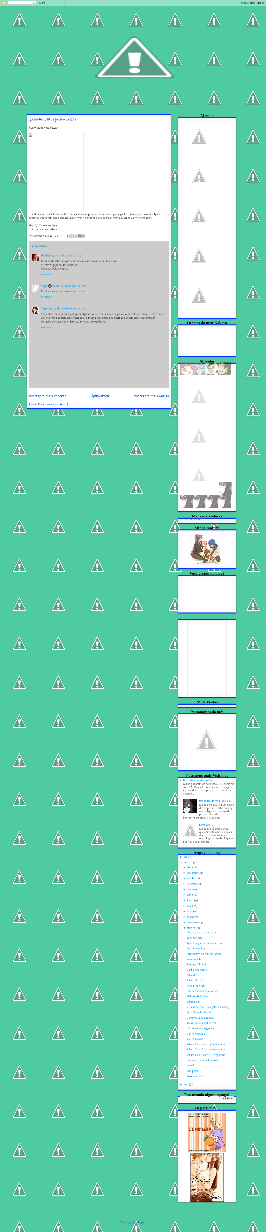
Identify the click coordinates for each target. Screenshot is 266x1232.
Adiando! (192, 975)
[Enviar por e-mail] (68, 236)
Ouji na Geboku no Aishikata (202, 991)
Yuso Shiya (47, 308)
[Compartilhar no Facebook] (80, 236)
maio (190, 906)
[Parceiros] (199, 234)
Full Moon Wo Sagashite (200, 1028)
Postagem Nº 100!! (196, 964)
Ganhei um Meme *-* (199, 969)
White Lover (193, 1001)
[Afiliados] (199, 274)
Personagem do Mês (191, 519)
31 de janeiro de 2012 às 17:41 (70, 308)
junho (190, 900)
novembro (193, 872)
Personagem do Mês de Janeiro (204, 953)
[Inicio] (199, 155)
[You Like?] (224, 374)
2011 (186, 1084)
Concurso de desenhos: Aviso (203, 1060)
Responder (47, 274)
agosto (191, 889)
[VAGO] (225, 493)
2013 (186, 857)
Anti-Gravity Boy (196, 948)
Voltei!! (190, 1065)
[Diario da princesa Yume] (186, 374)
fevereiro (192, 922)
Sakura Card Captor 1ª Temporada (206, 1055)
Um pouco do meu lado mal (215, 800)
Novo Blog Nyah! (196, 985)
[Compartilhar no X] (76, 236)
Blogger (141, 1222)
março (191, 916)
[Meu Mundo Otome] (199, 414)
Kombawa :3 (206, 824)
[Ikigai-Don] (199, 493)
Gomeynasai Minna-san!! (200, 1017)
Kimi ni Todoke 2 (196, 1033)
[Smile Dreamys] (199, 374)
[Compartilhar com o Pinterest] (83, 236)
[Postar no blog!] (72, 236)
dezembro (193, 867)
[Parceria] (199, 194)
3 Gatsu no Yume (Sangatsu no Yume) (208, 1007)
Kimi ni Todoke (195, 1039)
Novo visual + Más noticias (198, 780)
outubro (192, 878)
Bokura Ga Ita (194, 980)
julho (190, 894)
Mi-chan (45, 255)
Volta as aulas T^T (197, 959)
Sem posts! (192, 1071)
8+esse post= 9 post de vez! (202, 1023)
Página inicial (100, 396)
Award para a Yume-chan (201, 932)
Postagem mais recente (47, 396)
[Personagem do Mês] (199, 314)
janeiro (191, 928)
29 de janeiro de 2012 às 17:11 (67, 255)
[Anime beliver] (211, 374)
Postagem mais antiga (151, 396)
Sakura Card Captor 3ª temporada (206, 1044)
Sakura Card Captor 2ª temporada (206, 1049)
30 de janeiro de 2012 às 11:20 (69, 286)
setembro (192, 884)
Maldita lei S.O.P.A (197, 996)
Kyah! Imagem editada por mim (204, 943)
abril (190, 911)
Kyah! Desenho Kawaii (199, 1012)
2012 (186, 862)
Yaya (44, 286)
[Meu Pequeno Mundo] (199, 454)
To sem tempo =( (196, 937)
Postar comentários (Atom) (53, 404)
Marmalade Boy (196, 1076)
